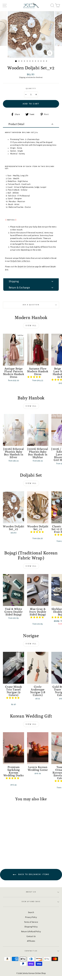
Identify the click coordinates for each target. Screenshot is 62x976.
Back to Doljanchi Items (33, 874)
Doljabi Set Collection (26, 267)
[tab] (31, 124)
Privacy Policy (31, 917)
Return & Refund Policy (31, 931)
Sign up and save (31, 901)
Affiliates (31, 941)
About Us (31, 892)
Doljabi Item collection (20, 261)
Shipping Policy (31, 927)
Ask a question (31, 305)
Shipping (22, 77)
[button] (34, 377)
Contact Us (31, 936)
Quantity (31, 88)
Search (31, 912)
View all (31, 325)
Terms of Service (31, 922)
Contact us (31, 951)
